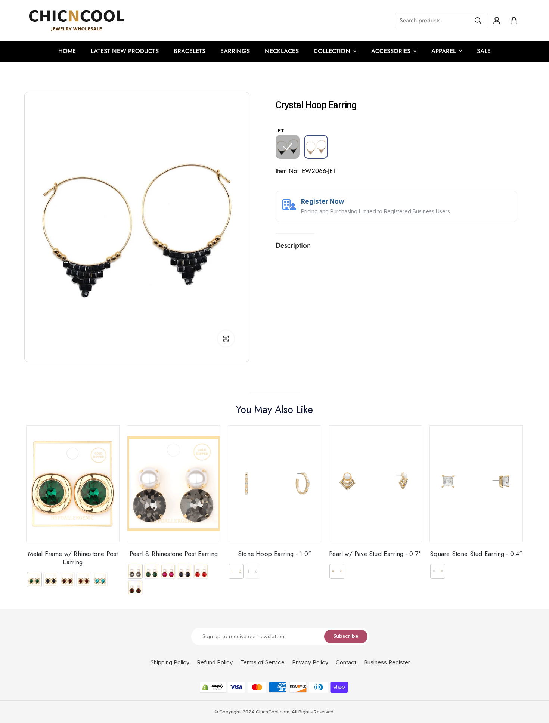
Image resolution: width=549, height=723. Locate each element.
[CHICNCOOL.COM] (76, 20)
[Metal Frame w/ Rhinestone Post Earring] (73, 483)
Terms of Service (262, 662)
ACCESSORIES (390, 51)
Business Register (387, 662)
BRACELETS (189, 51)
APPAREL (443, 51)
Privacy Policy (310, 662)
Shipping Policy (170, 662)
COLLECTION (332, 51)
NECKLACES (282, 51)
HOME (67, 51)
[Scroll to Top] (534, 682)
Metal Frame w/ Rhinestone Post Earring (73, 557)
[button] (513, 20)
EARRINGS (235, 51)
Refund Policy (215, 662)
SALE (484, 51)
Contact (346, 662)
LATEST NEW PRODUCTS (125, 51)
